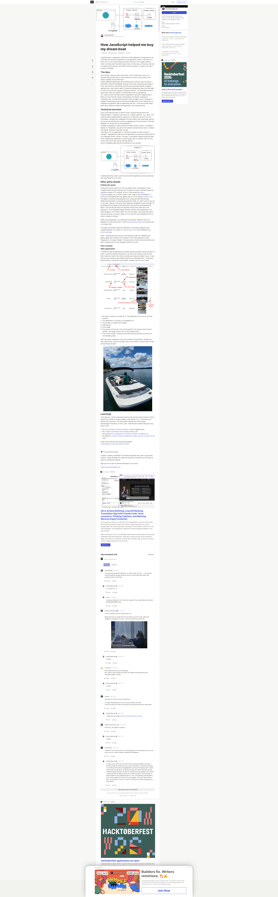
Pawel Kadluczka (109, 35)
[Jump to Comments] (92, 67)
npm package (107, 232)
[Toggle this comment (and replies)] (102, 573)
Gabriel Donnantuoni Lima (112, 724)
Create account (182, 2)
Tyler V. (108, 597)
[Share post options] (92, 82)
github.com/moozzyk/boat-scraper (131, 716)
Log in (173, 2)
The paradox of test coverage (171, 53)
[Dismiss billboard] (189, 867)
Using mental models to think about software (174, 38)
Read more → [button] (105, 545)
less (111, 62)
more (106, 62)
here (107, 463)
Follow (174, 12)
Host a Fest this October (172, 89)
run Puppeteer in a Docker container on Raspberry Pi (130, 434)
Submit (107, 564)
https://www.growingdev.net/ (111, 467)
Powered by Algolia (138, 2)
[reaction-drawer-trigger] (92, 61)
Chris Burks (108, 668)
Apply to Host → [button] (167, 101)
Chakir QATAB (108, 570)
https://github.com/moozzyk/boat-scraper (115, 444)
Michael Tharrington (110, 611)
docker (128, 53)
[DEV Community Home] (92, 2)
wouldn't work (148, 197)
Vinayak (107, 696)
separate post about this (136, 222)
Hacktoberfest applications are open (120, 860)
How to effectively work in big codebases (173, 45)
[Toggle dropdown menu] (154, 472)
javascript (104, 53)
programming (112, 53)
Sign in (136, 793)
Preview (114, 564)
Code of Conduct (123, 795)
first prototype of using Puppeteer (116, 429)
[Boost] (92, 77)
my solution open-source (128, 230)
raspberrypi (121, 53)
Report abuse (133, 795)
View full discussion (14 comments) (128, 789)
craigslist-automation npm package (117, 431)
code (136, 431)
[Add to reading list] (92, 72)
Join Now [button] (164, 890)
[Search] (96, 2)
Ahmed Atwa (108, 747)
